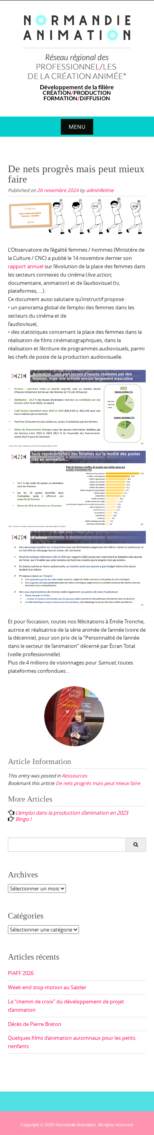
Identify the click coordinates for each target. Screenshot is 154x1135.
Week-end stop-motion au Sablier (47, 987)
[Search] (135, 845)
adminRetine (100, 190)
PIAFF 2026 (21, 973)
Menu (77, 126)
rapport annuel (25, 266)
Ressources (74, 775)
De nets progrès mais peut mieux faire (98, 783)
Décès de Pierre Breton (34, 1024)
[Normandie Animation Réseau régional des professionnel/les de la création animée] (77, 57)
